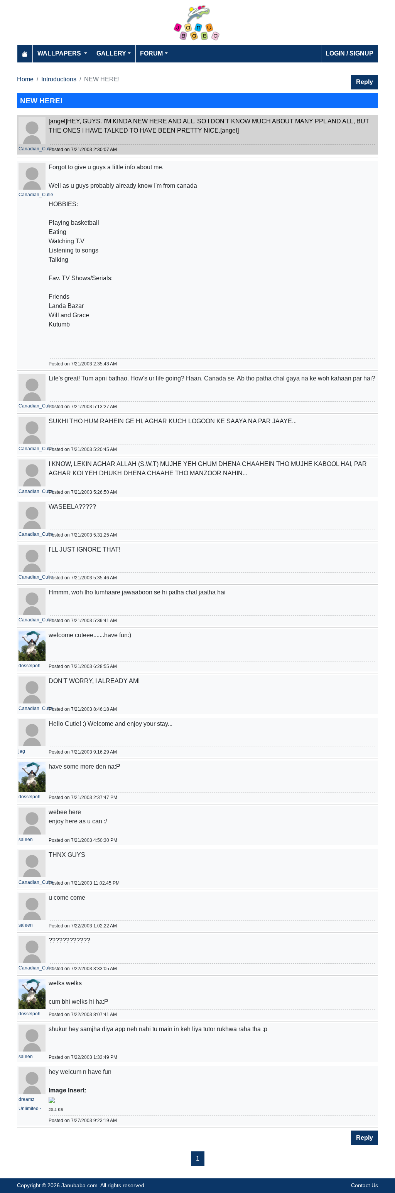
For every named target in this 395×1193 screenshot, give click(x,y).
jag (22, 751)
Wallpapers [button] (60, 53)
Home (25, 79)
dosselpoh (30, 665)
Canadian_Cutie (36, 148)
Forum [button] (151, 53)
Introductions (58, 79)
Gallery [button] (111, 53)
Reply (364, 82)
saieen (26, 839)
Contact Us (364, 1185)
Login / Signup (349, 53)
